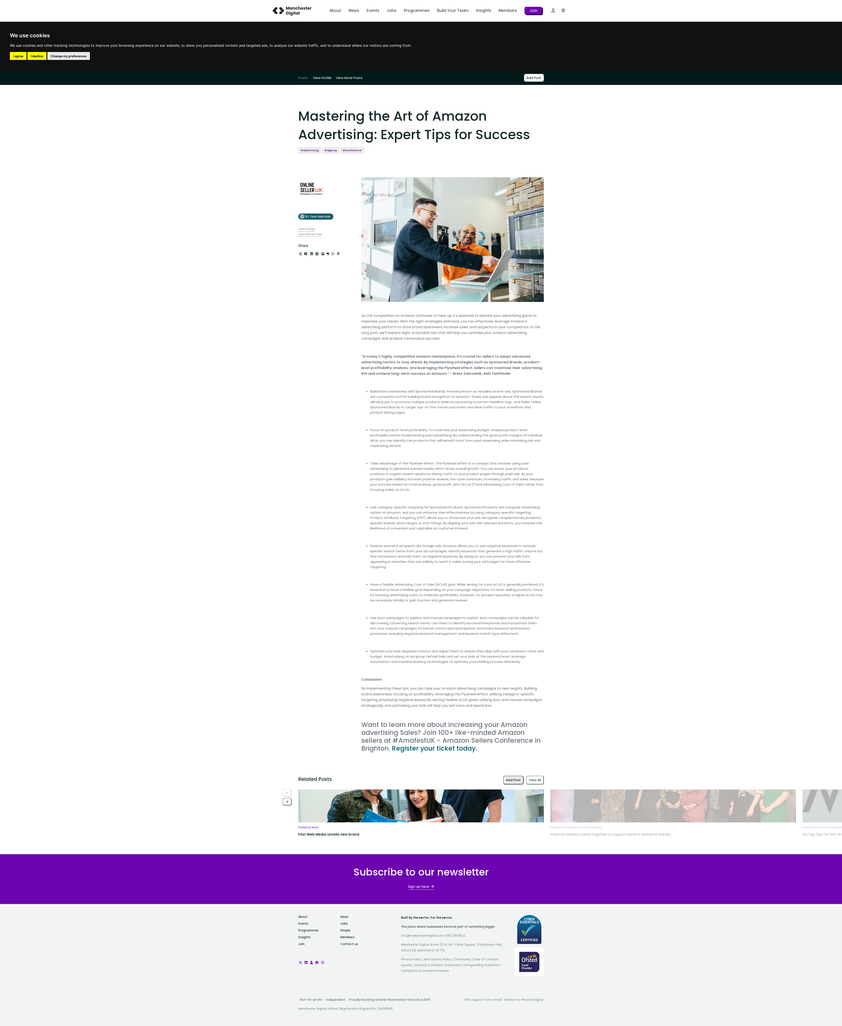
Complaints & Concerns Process (425, 971)
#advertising (310, 150)
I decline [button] (37, 56)
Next (287, 801)
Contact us (349, 944)
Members (508, 10)
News (354, 10)
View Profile (322, 77)
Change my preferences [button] (69, 56)
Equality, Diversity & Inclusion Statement (431, 965)
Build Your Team (453, 10)
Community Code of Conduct (476, 959)
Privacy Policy (411, 959)
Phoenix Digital (532, 1000)
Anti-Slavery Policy (437, 959)
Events (373, 10)
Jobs (391, 10)
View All (535, 780)
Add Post (533, 77)
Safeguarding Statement (482, 965)
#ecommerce (352, 150)
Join (533, 10)
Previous (287, 793)
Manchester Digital (293, 11)
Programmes (417, 10)
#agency (331, 150)
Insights (483, 10)
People (345, 930)
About (335, 10)
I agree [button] (18, 56)
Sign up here (418, 886)
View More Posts (349, 77)
